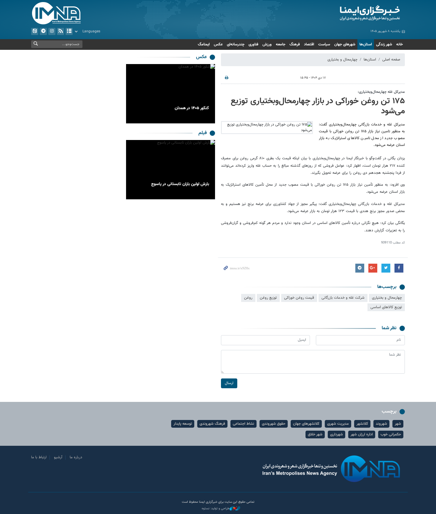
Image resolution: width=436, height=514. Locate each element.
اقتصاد (309, 44)
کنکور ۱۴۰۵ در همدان (192, 108)
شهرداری (336, 434)
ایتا (34, 31)
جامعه (280, 44)
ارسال (229, 383)
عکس (218, 44)
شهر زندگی (384, 44)
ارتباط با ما (39, 457)
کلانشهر (362, 424)
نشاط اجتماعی (243, 424)
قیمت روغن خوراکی (299, 298)
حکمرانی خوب (391, 434)
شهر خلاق (315, 434)
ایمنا (344, 13)
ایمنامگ (204, 44)
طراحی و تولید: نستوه (216, 508)
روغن (248, 298)
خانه (399, 44)
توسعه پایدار (183, 424)
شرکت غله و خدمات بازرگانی (343, 298)
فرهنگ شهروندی (212, 424)
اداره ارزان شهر (362, 434)
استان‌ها (365, 44)
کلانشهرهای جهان (306, 424)
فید (60, 31)
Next (132, 94)
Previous (209, 94)
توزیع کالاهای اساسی (386, 307)
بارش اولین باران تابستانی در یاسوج (180, 184)
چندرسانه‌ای (235, 44)
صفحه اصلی (391, 60)
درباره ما (76, 457)
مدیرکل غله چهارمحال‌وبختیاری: (381, 92)
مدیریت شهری (338, 424)
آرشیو (69, 31)
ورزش (267, 44)
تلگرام (43, 31)
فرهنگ (294, 44)
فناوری (253, 44)
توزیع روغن (268, 298)
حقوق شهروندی (273, 424)
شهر (398, 424)
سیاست (324, 44)
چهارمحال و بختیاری (342, 60)
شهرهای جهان (344, 44)
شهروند (381, 424)
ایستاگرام (51, 31)
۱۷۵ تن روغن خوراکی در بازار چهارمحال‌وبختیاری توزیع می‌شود (318, 106)
